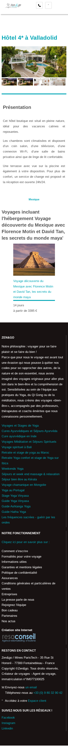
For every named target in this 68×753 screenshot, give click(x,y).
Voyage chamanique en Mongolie (24, 485)
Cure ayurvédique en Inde (19, 436)
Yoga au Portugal (13, 490)
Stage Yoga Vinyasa (15, 495)
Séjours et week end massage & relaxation (30, 474)
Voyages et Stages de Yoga (20, 425)
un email (31, 687)
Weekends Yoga (12, 468)
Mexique (34, 199)
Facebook (8, 717)
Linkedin (7, 728)
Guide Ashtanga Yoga (16, 506)
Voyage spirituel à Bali (17, 447)
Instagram (8, 723)
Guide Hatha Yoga (14, 512)
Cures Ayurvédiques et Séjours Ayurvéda (29, 431)
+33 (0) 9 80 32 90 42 (47, 692)
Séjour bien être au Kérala (19, 479)
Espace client (37, 700)
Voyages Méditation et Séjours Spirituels (29, 441)
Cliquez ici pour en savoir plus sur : (26, 542)
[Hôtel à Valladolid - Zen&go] (9, 81)
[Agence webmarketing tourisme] (19, 637)
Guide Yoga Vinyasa (15, 501)
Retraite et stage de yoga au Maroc (25, 452)
